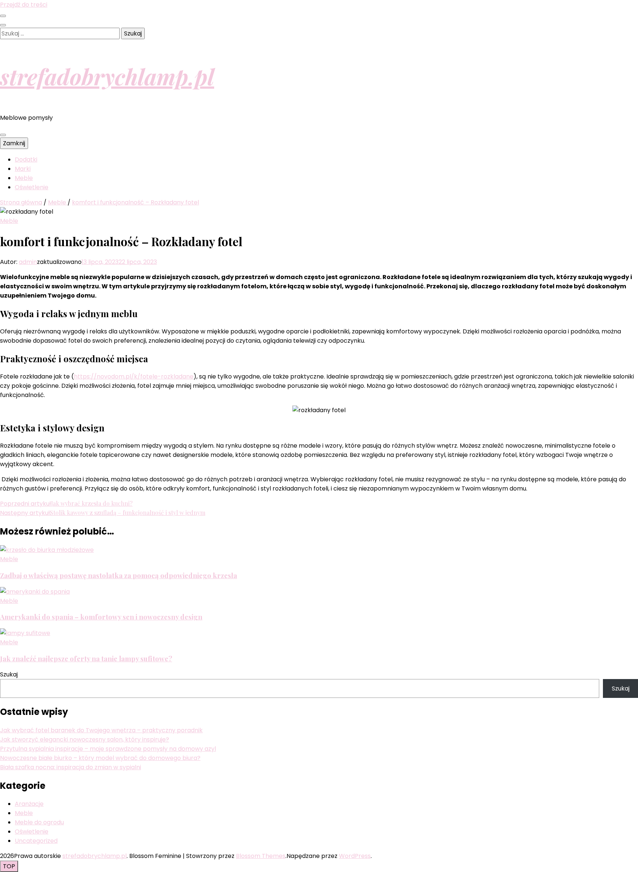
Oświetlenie (31, 187)
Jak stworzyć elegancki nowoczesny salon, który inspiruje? (84, 739)
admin (28, 262)
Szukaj (9, 674)
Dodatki (26, 159)
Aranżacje (29, 804)
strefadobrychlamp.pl (107, 76)
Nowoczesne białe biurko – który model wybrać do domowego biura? (100, 758)
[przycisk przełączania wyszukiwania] (3, 25)
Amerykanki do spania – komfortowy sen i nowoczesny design (101, 616)
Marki (23, 168)
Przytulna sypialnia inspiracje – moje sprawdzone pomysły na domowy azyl (108, 748)
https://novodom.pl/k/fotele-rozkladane (133, 376)
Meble (24, 178)
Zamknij (14, 143)
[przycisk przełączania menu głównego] (3, 135)
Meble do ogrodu (39, 822)
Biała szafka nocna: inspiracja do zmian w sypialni (70, 767)
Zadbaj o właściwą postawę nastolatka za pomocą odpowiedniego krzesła (118, 575)
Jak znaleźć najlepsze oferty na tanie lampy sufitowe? (86, 658)
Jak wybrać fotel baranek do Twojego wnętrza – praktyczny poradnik (101, 730)
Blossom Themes (260, 856)
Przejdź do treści (23, 4)
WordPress (355, 856)
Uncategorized (36, 841)
